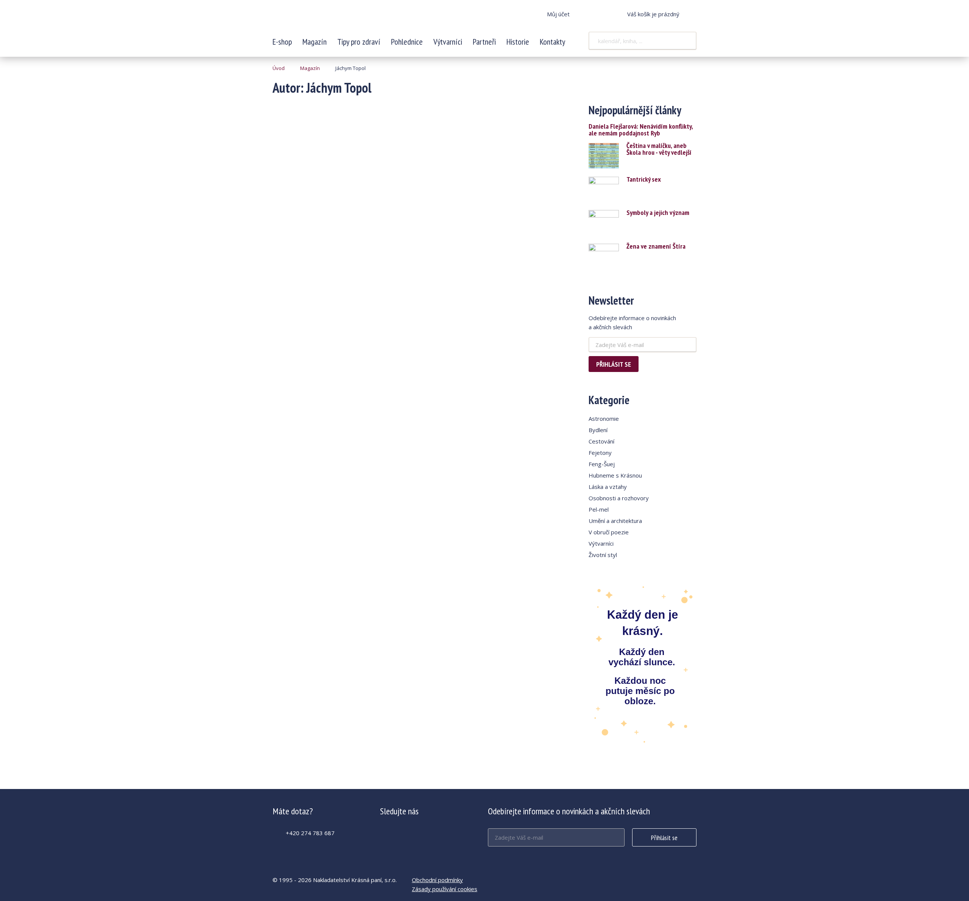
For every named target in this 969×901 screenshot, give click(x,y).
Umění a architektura (615, 520)
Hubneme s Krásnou (615, 475)
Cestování (601, 441)
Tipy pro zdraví (358, 41)
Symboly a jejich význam (657, 212)
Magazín (314, 41)
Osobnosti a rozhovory (619, 498)
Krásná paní (323, 19)
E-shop (282, 41)
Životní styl (603, 555)
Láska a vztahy (608, 486)
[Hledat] (686, 41)
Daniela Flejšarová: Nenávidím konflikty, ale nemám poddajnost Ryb (641, 130)
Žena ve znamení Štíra (655, 246)
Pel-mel (599, 509)
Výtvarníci (447, 41)
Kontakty (552, 41)
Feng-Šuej (602, 464)
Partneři (484, 41)
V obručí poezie (609, 532)
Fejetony (600, 452)
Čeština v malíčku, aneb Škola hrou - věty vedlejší (659, 149)
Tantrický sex (643, 179)
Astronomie (604, 418)
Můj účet (558, 14)
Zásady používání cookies (444, 889)
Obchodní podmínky (437, 880)
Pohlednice (407, 41)
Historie (517, 41)
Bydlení (598, 430)
